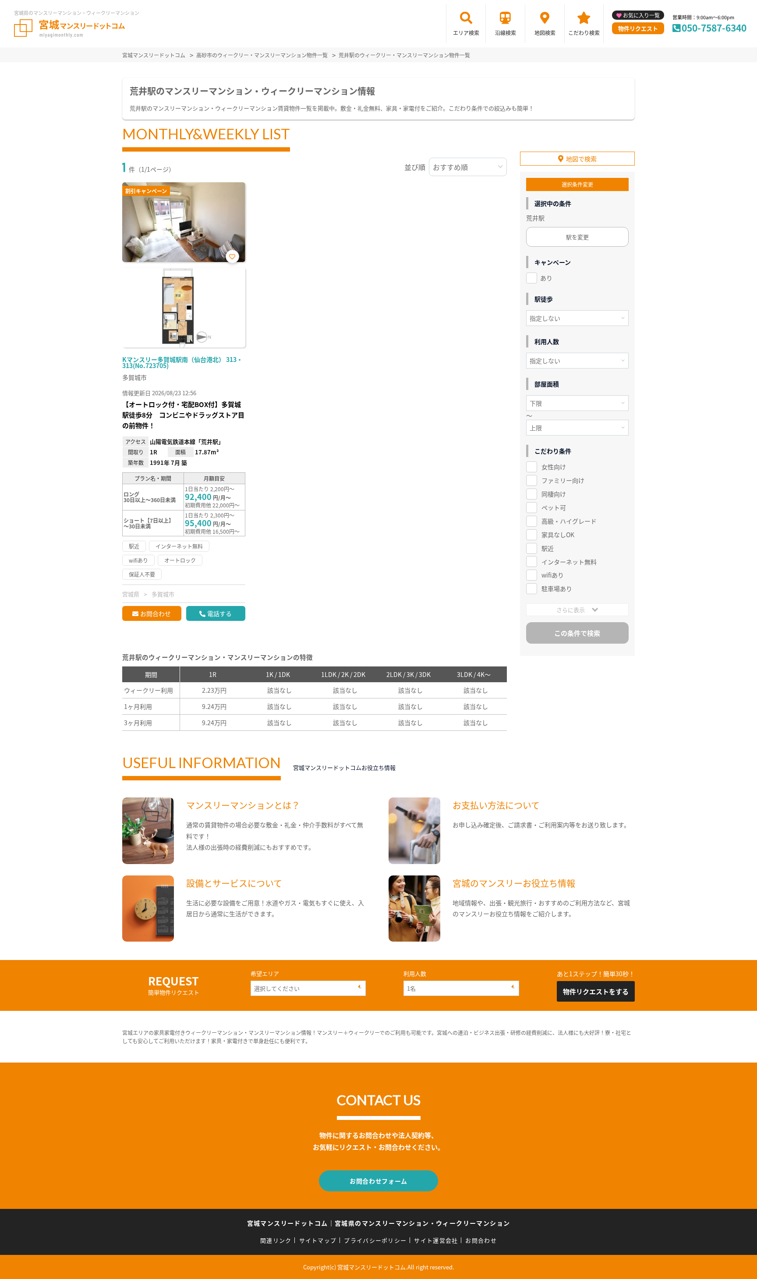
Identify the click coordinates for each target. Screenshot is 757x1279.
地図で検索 (581, 158)
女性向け (553, 466)
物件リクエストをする (596, 991)
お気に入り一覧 (641, 15)
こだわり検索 (584, 32)
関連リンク (276, 1240)
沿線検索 (505, 32)
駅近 (547, 548)
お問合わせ (155, 613)
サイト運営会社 (436, 1240)
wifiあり (552, 574)
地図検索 (544, 32)
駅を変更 (577, 237)
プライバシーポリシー (375, 1240)
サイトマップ (318, 1240)
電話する (219, 613)
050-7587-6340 (714, 27)
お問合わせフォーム (378, 1180)
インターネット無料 (569, 561)
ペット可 (553, 507)
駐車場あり (556, 588)
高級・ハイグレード (569, 521)
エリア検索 (466, 32)
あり (546, 277)
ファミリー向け (562, 480)
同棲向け (553, 493)
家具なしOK (557, 534)
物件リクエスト (638, 28)
